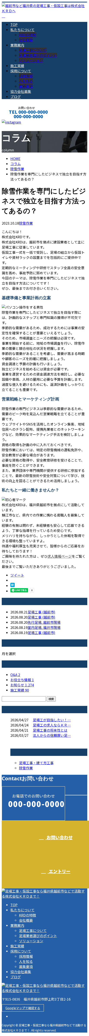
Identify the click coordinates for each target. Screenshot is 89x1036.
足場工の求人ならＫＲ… (52, 725)
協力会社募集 (20, 91)
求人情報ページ (60, 556)
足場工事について (33, 50)
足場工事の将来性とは (50, 730)
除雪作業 (17, 168)
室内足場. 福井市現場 (44, 627)
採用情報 (26, 76)
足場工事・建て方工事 (36, 762)
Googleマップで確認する (22, 1008)
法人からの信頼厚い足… (52, 735)
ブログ (15, 96)
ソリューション (31, 60)
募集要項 (26, 86)
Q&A (15, 674)
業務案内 (17, 45)
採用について (20, 70)
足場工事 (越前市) (41, 612)
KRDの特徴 (27, 34)
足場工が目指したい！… (52, 719)
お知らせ (22, 684)
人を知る (26, 81)
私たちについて (22, 29)
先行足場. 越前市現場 (44, 622)
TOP (13, 24)
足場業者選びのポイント (38, 55)
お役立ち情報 (22, 679)
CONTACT (17, 122)
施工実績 (17, 65)
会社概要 (26, 39)
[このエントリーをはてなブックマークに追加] (12, 585)
